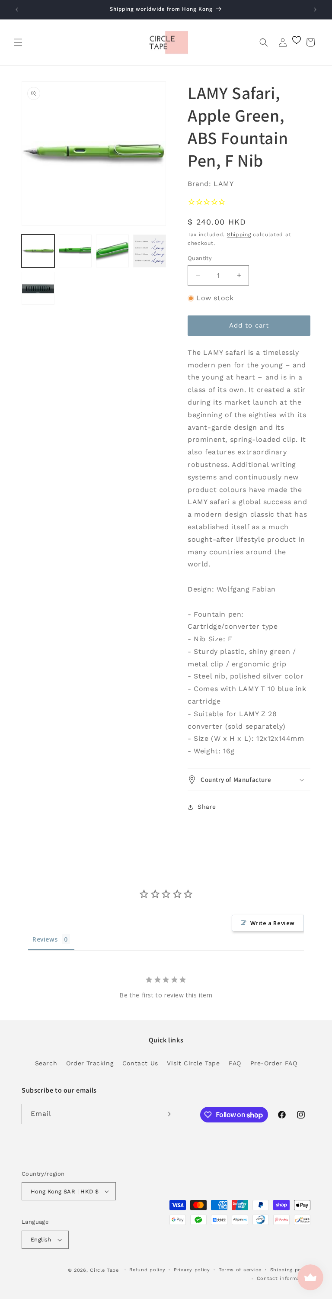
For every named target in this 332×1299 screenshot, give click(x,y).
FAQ (235, 1063)
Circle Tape (104, 1270)
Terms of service (240, 1270)
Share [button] (207, 806)
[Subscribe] (167, 1114)
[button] (18, 42)
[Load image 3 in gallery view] (112, 251)
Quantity (200, 258)
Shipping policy (290, 1270)
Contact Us (140, 1063)
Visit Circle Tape (193, 1063)
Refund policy (147, 1270)
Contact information (283, 1278)
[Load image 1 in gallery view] (38, 251)
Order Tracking (89, 1063)
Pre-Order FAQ (273, 1063)
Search (46, 1063)
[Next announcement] (315, 9)
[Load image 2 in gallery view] (75, 251)
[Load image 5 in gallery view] (38, 288)
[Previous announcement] (16, 9)
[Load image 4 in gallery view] (149, 251)
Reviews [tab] (44, 939)
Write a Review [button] (272, 923)
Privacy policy (192, 1270)
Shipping (239, 235)
